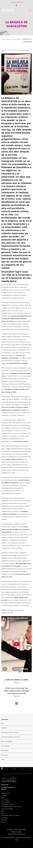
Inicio (3, 39)
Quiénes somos (5, 793)
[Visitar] (16, 5)
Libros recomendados (13, 39)
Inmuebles (4, 795)
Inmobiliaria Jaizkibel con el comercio (10, 737)
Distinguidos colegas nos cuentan (9, 732)
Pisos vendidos (5, 750)
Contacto (3, 822)
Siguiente (16, 692)
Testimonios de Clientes (7, 804)
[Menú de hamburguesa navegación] (30, 10)
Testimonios (4, 755)
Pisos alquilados (5, 746)
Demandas (4, 728)
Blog (2, 723)
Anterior (16, 681)
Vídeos (3, 759)
